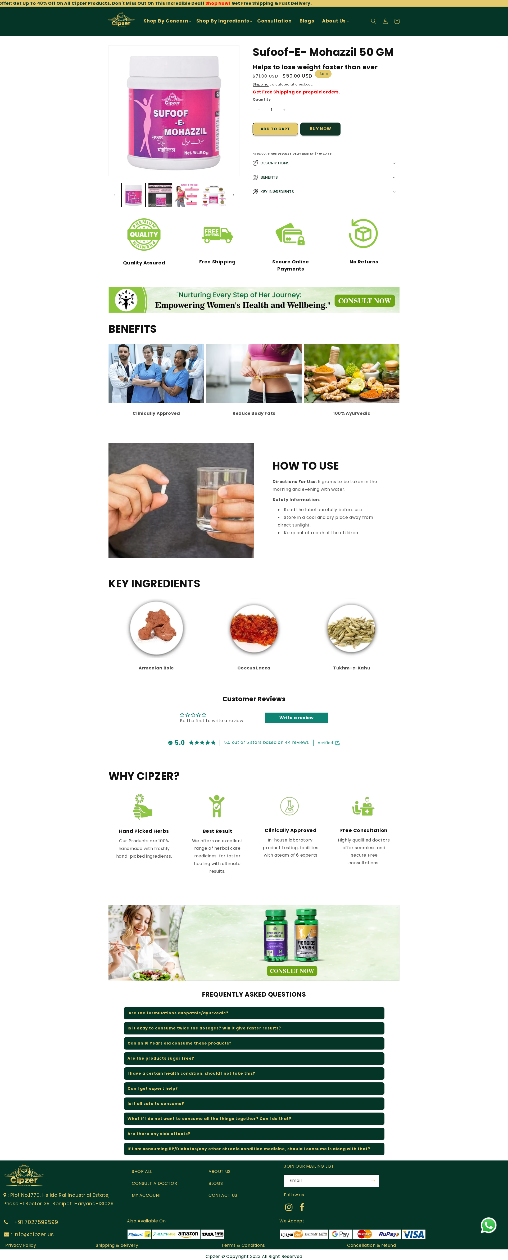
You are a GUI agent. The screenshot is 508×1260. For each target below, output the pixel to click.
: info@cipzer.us (32, 1234)
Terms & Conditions (243, 1245)
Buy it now (320, 129)
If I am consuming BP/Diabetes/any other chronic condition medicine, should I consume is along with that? (249, 1148)
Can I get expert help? (153, 1088)
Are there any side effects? (159, 1133)
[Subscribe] (373, 1180)
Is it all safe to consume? (156, 1103)
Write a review (296, 718)
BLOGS (215, 1183)
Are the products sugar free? (161, 1058)
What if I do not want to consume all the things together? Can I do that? (209, 1118)
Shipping (261, 84)
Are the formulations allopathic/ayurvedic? (178, 1013)
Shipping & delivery (117, 1245)
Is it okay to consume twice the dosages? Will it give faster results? (204, 1028)
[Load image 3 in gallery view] (187, 195)
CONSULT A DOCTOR (154, 1183)
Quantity (262, 99)
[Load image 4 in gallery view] (214, 195)
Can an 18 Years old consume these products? (180, 1043)
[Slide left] (114, 195)
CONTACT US (222, 1195)
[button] (167, 21)
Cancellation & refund (371, 1245)
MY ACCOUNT (147, 1195)
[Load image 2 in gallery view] (160, 195)
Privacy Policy (20, 1245)
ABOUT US (219, 1171)
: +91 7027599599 (34, 1222)
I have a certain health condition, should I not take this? (191, 1073)
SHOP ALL (142, 1171)
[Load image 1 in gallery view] (133, 195)
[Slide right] (233, 195)
